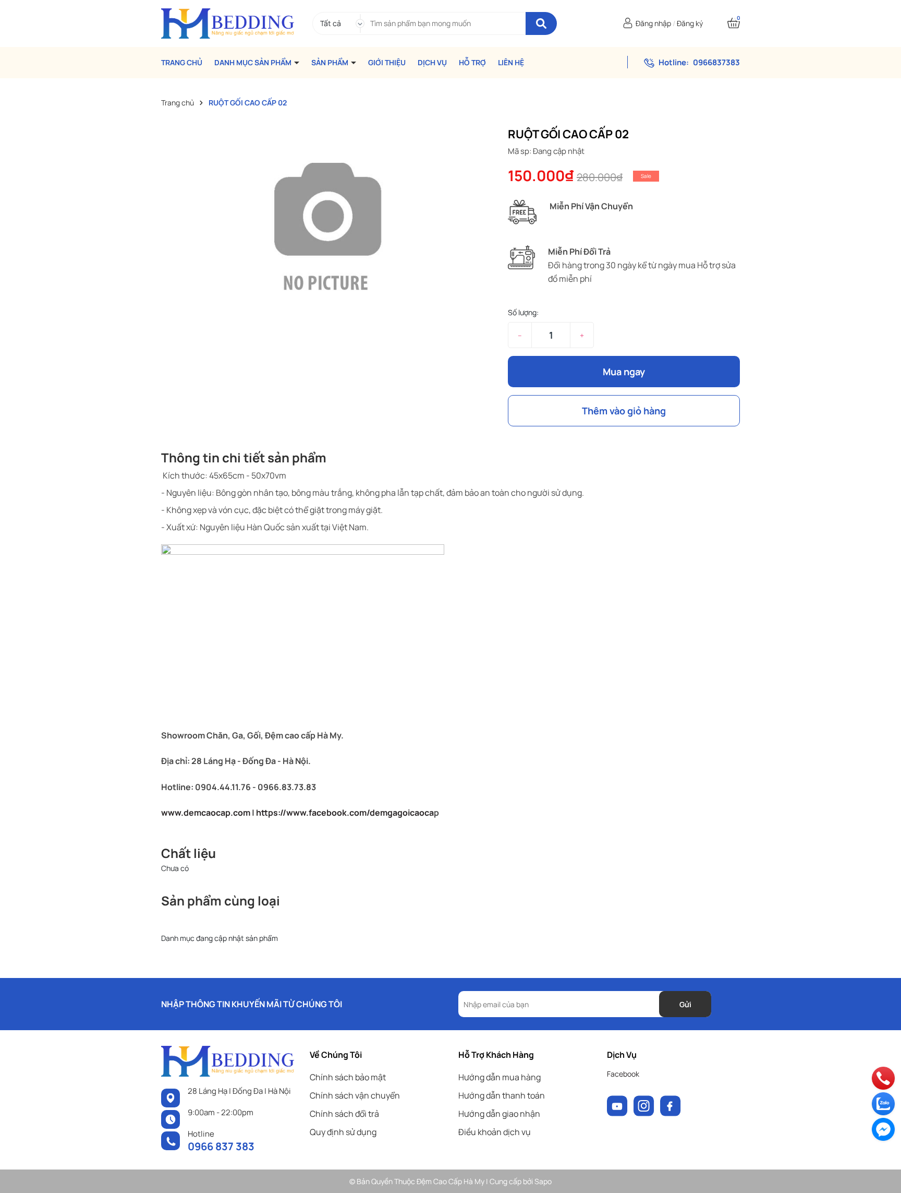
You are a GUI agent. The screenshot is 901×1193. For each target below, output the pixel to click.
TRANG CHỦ (181, 62)
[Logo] (227, 23)
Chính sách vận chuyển (355, 1095)
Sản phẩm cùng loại (220, 900)
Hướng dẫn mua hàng (499, 1077)
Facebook (623, 1074)
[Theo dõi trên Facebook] (670, 1105)
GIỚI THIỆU (387, 62)
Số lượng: (523, 312)
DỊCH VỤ (432, 62)
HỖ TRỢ (472, 62)
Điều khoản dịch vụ (494, 1132)
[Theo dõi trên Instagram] (645, 1105)
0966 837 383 (221, 1146)
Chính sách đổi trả (344, 1113)
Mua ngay (624, 371)
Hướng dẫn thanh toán (501, 1095)
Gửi (685, 1004)
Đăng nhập (653, 23)
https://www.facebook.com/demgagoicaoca (345, 812)
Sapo (543, 1181)
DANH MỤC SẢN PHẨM (253, 62)
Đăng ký (690, 23)
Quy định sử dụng (343, 1132)
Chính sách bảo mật (348, 1077)
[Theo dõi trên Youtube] (618, 1105)
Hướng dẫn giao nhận (499, 1113)
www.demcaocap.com (205, 812)
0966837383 (716, 62)
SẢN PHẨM (330, 62)
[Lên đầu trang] (883, 1175)
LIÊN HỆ (511, 62)
